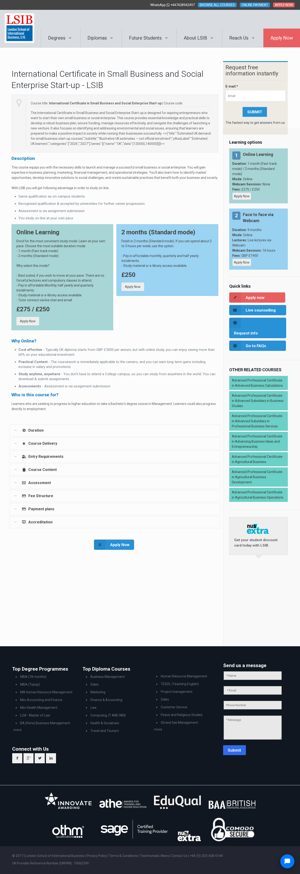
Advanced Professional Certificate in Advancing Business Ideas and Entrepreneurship (257, 441)
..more (17, 730)
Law (93, 707)
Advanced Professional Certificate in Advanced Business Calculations (257, 382)
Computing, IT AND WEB (108, 715)
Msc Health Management (38, 707)
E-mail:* (231, 86)
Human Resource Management (184, 676)
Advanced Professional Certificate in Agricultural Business (257, 459)
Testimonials (149, 856)
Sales (94, 684)
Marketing (97, 692)
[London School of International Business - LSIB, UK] (19, 19)
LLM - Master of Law (35, 715)
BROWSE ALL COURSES (217, 5)
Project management (176, 692)
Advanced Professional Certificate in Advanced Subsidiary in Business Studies (258, 401)
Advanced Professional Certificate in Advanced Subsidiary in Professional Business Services (257, 421)
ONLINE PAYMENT (255, 5)
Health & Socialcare (104, 723)
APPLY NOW (284, 5)
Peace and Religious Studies (181, 715)
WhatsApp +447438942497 (172, 5)
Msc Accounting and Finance (41, 700)
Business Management (107, 677)
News (165, 856)
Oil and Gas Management (179, 722)
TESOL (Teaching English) (180, 684)
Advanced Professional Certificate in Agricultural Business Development (257, 477)
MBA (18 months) (33, 677)
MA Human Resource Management (46, 692)
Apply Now (28, 321)
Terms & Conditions (124, 856)
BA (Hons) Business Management (45, 723)
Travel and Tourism (104, 731)
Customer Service (174, 707)
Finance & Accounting (106, 700)
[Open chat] (287, 861)
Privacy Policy (97, 856)
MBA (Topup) (30, 684)
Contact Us (179, 856)
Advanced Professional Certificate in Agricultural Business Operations (257, 494)
